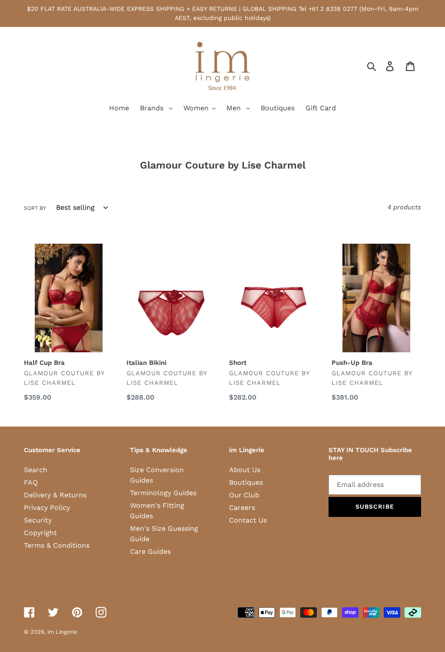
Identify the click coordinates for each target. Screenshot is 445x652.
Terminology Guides (163, 493)
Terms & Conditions (57, 545)
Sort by (35, 208)
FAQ (31, 482)
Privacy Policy (47, 507)
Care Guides (150, 551)
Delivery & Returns (55, 495)
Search (35, 470)
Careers (242, 507)
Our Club (244, 495)
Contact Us (248, 520)
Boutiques (246, 482)
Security (38, 520)
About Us (244, 470)
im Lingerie (62, 632)
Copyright (40, 533)
